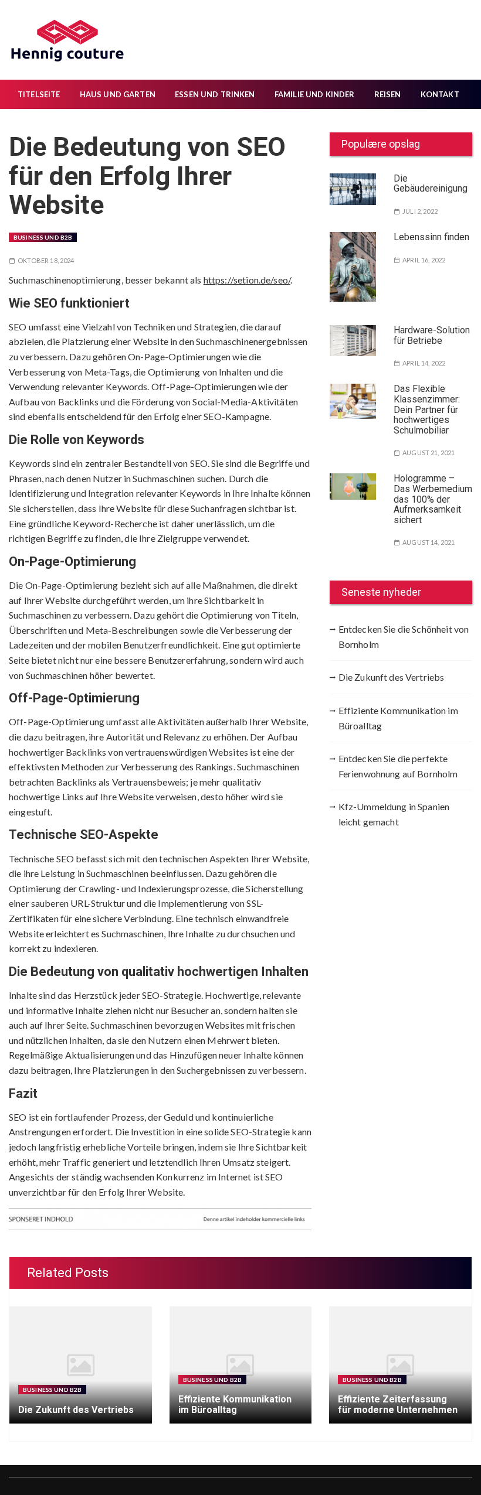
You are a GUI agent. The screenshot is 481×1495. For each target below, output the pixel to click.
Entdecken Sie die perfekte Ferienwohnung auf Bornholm (398, 766)
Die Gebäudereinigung (431, 183)
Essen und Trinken (215, 94)
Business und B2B (42, 237)
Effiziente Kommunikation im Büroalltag (398, 718)
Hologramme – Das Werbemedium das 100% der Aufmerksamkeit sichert (433, 499)
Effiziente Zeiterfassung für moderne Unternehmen (398, 1404)
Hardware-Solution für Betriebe (432, 335)
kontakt (440, 94)
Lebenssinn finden (431, 237)
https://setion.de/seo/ (247, 279)
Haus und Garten (117, 94)
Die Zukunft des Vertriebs (391, 676)
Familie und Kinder (315, 94)
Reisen (387, 94)
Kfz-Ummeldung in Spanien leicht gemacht (394, 814)
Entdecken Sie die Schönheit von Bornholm (403, 636)
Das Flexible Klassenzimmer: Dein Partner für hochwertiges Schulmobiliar (427, 409)
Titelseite (39, 94)
